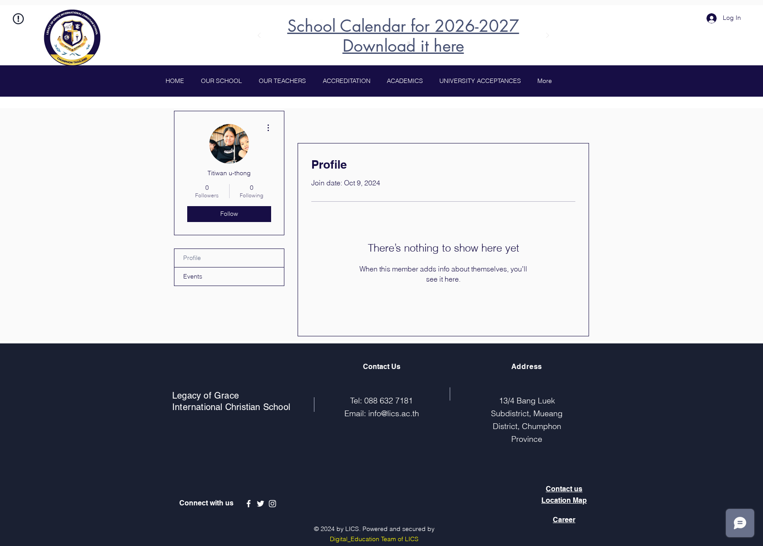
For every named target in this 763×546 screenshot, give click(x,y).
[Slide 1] (398, 42)
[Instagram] (272, 503)
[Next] (547, 35)
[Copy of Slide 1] (409, 42)
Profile (192, 258)
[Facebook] (248, 503)
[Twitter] (260, 503)
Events (192, 276)
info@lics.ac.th (393, 413)
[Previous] (259, 35)
